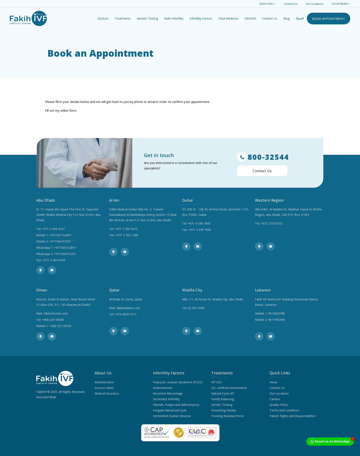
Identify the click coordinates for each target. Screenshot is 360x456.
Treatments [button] (123, 18)
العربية (300, 18)
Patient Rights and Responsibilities (293, 416)
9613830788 (276, 313)
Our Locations (314, 4)
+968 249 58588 (53, 320)
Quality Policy (279, 405)
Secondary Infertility (166, 399)
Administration (104, 382)
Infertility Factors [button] (201, 18)
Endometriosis (162, 388)
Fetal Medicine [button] (228, 18)
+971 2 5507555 (271, 223)
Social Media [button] (340, 3)
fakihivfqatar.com (128, 308)
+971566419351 (60, 241)
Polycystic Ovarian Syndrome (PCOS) (177, 382)
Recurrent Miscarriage (167, 393)
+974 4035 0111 (126, 314)
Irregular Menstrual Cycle (169, 410)
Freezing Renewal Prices (227, 416)
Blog (286, 18)
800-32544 (268, 157)
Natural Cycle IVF (222, 393)
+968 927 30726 (60, 326)
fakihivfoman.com (56, 313)
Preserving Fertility (223, 410)
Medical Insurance (107, 393)
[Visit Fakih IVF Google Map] (40, 270)
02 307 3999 (196, 308)
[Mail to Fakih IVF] (52, 270)
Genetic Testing (221, 405)
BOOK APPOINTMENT (328, 18)
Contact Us (291, 4)
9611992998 (276, 320)
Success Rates (104, 388)
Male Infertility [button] (173, 18)
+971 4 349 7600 (199, 223)
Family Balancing (222, 399)
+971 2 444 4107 (53, 229)
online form (68, 110)
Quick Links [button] (266, 3)
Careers (275, 399)
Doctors (103, 18)
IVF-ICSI (216, 382)
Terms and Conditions (284, 410)
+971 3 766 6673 (126, 229)
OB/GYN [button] (250, 18)
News (273, 382)
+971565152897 (60, 235)
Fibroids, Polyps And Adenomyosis (176, 405)
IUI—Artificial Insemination (229, 388)
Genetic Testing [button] (147, 18)
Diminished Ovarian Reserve (172, 416)
